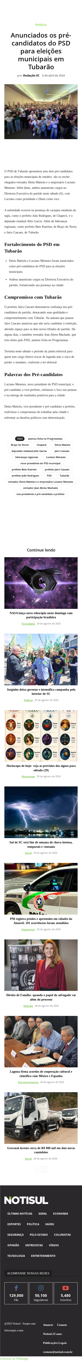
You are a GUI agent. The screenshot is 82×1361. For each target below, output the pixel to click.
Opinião (28, 1006)
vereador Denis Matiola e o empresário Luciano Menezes (40, 481)
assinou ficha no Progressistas (45, 438)
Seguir (41, 1285)
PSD (49, 475)
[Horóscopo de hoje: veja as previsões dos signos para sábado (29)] (41, 736)
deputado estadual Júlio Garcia (29, 451)
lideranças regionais (26, 457)
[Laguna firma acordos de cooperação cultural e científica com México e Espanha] (41, 1042)
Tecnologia (28, 624)
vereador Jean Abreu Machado (40, 487)
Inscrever (65, 1285)
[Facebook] (16, 149)
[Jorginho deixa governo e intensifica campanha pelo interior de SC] (41, 659)
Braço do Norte (20, 444)
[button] (14, 1358)
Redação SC (31, 75)
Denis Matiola (62, 444)
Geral (28, 853)
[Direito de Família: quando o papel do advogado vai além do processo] (41, 965)
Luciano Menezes (56, 457)
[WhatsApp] (36, 149)
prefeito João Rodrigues (25, 475)
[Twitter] (26, 149)
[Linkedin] (46, 149)
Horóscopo (28, 776)
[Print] (66, 149)
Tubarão (64, 475)
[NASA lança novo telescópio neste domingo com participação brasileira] (41, 583)
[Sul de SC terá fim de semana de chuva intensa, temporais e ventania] (41, 812)
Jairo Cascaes (62, 451)
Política (41, 25)
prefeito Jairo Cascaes (57, 469)
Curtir (16, 1285)
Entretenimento (28, 1082)
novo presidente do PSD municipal (40, 463)
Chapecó (42, 444)
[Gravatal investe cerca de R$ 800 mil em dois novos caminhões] (41, 1118)
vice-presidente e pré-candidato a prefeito (40, 494)
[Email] (56, 149)
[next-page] (44, 1169)
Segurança (28, 929)
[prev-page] (37, 1169)
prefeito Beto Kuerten (24, 469)
